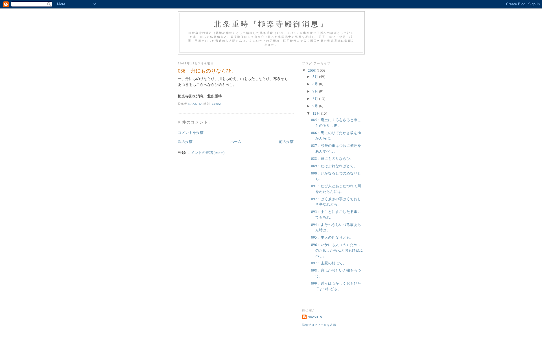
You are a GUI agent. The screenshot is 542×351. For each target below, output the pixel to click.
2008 (312, 70)
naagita (315, 316)
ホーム (235, 141)
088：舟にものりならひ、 (332, 158)
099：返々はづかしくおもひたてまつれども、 (336, 286)
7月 (315, 91)
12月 (316, 113)
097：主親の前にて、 (328, 262)
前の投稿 (286, 141)
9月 (315, 105)
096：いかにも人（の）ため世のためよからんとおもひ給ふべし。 (337, 250)
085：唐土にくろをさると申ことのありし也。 (336, 122)
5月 (315, 76)
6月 (315, 83)
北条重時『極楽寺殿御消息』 (271, 24)
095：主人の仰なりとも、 (332, 237)
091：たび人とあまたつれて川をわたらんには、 (336, 188)
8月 (315, 98)
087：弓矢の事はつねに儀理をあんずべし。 (336, 148)
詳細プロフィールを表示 (319, 324)
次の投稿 (185, 141)
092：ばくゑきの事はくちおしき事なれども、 (336, 201)
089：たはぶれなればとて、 (334, 165)
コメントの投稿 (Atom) (205, 152)
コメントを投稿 (191, 132)
